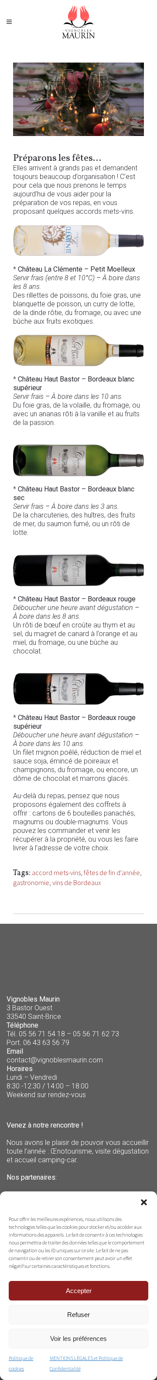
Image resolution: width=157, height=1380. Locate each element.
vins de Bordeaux (76, 882)
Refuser (78, 1314)
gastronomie (31, 882)
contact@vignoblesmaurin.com (55, 1060)
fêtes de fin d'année (112, 872)
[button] (144, 1202)
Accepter (79, 1290)
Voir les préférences (78, 1338)
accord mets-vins (56, 872)
